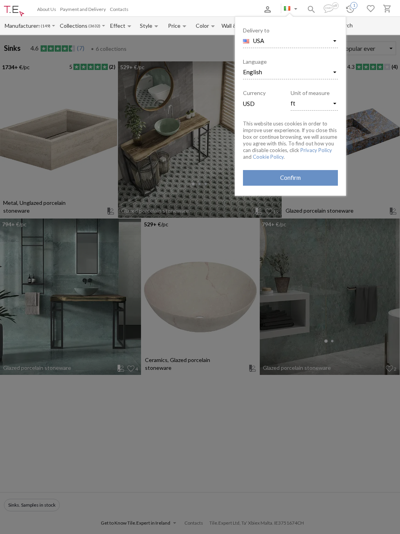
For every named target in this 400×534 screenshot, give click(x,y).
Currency (254, 93)
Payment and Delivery (83, 9)
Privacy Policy (316, 150)
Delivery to (256, 30)
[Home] (14, 11)
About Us (46, 9)
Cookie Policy (268, 157)
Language (255, 61)
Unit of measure (310, 93)
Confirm (290, 177)
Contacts (119, 9)
